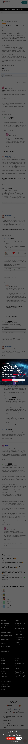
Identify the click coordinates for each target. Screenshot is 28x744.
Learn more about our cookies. (15, 735)
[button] (14, 741)
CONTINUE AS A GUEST (18, 379)
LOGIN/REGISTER (7, 379)
